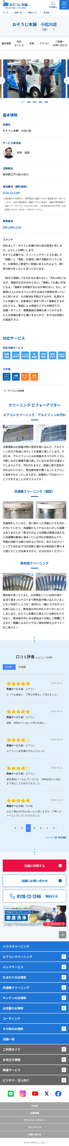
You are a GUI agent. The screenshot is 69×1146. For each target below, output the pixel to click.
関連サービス (11, 1070)
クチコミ (44, 43)
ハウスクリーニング (16, 946)
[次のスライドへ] (66, 80)
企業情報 (34, 1112)
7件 (44, 29)
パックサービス (13, 967)
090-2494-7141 (12, 227)
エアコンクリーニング (17, 956)
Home (34, 1105)
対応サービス (19, 43)
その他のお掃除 (13, 1028)
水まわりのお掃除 (14, 977)
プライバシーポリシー (35, 1120)
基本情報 (6, 43)
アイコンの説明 (16, 390)
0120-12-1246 (11, 192)
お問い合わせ (34, 1134)
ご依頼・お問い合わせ (60, 43)
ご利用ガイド (11, 1049)
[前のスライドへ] (2, 80)
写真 (31, 43)
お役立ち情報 (11, 1059)
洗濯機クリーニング (16, 987)
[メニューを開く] (64, 5)
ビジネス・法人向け (16, 1080)
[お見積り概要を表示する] (53, 5)
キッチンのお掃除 (14, 998)
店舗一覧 (9, 1039)
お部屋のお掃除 (13, 1008)
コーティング (11, 1018)
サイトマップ (34, 1127)
